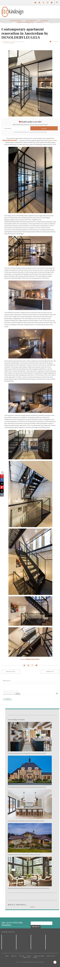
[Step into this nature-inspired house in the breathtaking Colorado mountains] (45, 942)
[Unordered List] (10, 694)
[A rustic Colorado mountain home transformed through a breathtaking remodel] (1, 942)
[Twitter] (35, 2)
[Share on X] (2, 483)
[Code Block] (13, 694)
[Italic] (5, 694)
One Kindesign (6, 41)
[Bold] (3, 694)
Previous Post (10, 671)
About (7, 955)
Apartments (30, 20)
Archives (21, 955)
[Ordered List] (9, 694)
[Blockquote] (12, 694)
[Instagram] (47, 2)
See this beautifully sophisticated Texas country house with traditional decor (28, 888)
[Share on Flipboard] (2, 487)
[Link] (14, 694)
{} (16, 694)
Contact (29, 955)
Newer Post (50, 671)
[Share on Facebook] (32, 665)
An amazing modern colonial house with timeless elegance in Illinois (26, 821)
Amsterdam (53, 140)
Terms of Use (26, 957)
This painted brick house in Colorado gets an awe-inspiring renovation (27, 753)
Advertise (14, 955)
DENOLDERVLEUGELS (10, 140)
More (39, 22)
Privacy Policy (51, 955)
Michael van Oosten (32, 659)
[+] (19, 694)
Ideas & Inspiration (24, 22)
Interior (43, 20)
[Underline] (6, 694)
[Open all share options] (2, 494)
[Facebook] (43, 2)
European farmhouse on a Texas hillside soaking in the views (24, 854)
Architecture (15, 20)
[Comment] (36, 665)
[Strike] (7, 694)
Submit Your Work (39, 955)
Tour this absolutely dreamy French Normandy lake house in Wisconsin (27, 787)
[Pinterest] (39, 2)
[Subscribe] (52, 2)
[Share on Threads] (2, 491)
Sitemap (35, 957)
